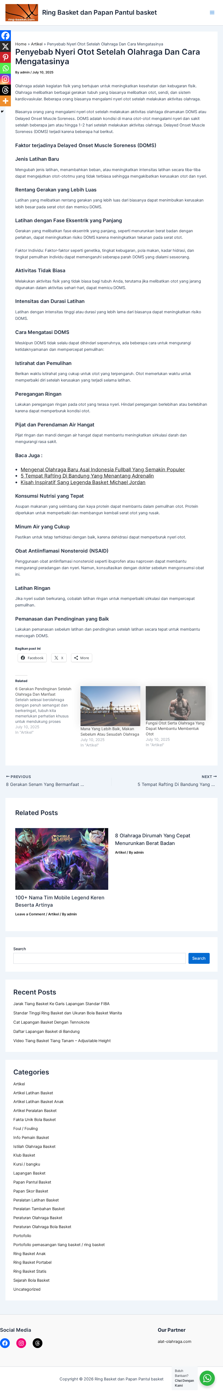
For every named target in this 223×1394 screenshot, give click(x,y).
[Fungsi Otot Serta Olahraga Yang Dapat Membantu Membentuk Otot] (176, 703)
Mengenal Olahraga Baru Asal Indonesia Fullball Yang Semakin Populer (103, 469)
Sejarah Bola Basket (31, 1280)
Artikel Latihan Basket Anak (38, 1101)
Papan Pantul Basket (32, 1182)
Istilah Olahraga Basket (34, 1146)
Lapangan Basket (29, 1173)
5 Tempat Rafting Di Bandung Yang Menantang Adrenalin (87, 476)
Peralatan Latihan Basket (36, 1200)
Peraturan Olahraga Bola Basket (42, 1226)
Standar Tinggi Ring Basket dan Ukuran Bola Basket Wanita (67, 1013)
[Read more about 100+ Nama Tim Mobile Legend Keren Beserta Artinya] (61, 858)
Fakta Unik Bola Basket (34, 1119)
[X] (5, 46)
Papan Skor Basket (30, 1191)
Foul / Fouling (25, 1128)
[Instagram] (5, 79)
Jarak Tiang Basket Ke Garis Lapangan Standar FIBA (61, 1003)
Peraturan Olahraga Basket (37, 1217)
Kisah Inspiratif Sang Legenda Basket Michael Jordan (83, 482)
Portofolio (22, 1235)
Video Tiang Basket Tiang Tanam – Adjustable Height (62, 1040)
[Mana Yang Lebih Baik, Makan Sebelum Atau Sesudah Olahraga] (110, 706)
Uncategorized (27, 1289)
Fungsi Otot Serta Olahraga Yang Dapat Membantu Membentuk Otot (175, 728)
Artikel (19, 1084)
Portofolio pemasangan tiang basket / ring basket (59, 1244)
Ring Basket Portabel (32, 1262)
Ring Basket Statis (30, 1271)
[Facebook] (5, 35)
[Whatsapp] (5, 68)
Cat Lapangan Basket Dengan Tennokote (51, 1022)
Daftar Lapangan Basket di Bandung (46, 1031)
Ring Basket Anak (29, 1253)
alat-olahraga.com (174, 1341)
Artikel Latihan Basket (33, 1093)
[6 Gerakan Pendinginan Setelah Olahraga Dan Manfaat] (47, 710)
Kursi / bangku (26, 1164)
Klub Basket (24, 1155)
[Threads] (5, 90)
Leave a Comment (30, 914)
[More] (5, 100)
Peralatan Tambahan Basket (39, 1208)
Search (19, 948)
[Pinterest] (5, 57)
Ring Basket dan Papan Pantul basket (99, 12)
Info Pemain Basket (31, 1137)
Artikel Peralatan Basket (35, 1110)
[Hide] (2, 111)
